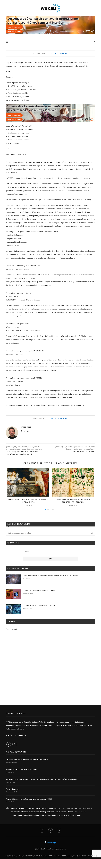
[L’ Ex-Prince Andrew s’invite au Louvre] (13, 594)
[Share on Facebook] (55, 53)
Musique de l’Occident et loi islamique (21, 769)
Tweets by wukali (12, 629)
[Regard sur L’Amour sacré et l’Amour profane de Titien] (28, 482)
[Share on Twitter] (58, 53)
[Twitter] (14, 744)
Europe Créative (12, 789)
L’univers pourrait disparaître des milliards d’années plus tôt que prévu (51, 575)
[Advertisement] (50, 666)
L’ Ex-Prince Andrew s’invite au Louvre (39, 590)
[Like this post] (53, 53)
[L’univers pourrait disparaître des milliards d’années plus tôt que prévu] (13, 579)
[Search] (94, 41)
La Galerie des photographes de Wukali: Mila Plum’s (27, 759)
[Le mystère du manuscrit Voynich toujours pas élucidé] (73, 482)
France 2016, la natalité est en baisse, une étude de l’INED (29, 799)
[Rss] (59, 830)
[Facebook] (9, 744)
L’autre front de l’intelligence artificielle (40, 605)
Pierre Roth (26, 427)
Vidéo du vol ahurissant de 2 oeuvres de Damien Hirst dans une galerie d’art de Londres (41, 779)
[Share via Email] (66, 53)
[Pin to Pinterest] (60, 53)
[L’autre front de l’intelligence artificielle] (13, 609)
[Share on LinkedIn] (63, 53)
